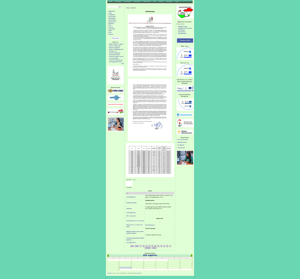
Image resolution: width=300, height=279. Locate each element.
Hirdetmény (129, 208)
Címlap (110, 1)
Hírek (155, 1)
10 (143, 246)
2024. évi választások (183, 139)
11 (146, 246)
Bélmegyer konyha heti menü (185, 28)
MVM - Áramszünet (131, 216)
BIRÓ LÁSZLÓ (139, 273)
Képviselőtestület (182, 33)
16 (161, 246)
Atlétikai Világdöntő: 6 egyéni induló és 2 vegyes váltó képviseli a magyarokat (116, 45)
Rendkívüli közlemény (131, 202)
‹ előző (136, 246)
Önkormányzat (127, 1)
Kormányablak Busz (131, 197)
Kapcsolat (111, 34)
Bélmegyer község (182, 26)
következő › (148, 248)
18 (167, 246)
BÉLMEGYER (110, 273)
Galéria (176, 1)
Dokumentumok (146, 1)
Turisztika (161, 1)
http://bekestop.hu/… (150, 225)
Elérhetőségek (137, 1)
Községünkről (118, 1)
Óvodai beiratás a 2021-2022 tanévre (135, 220)
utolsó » (154, 248)
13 (152, 246)
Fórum (110, 32)
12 (149, 246)
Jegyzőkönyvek (112, 21)
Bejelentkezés (112, 11)
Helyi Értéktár (169, 1)
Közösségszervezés (131, 242)
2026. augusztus (150, 255)
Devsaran (190, 277)
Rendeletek (111, 23)
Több (122, 63)
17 (164, 246)
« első (132, 246)
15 (158, 246)
